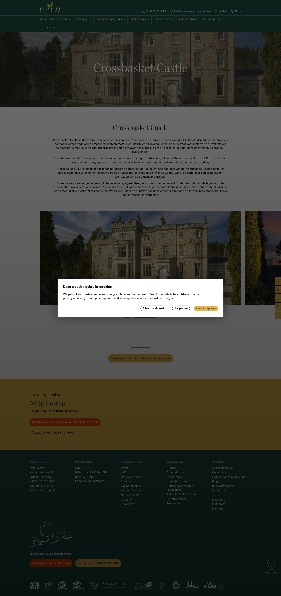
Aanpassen (181, 308)
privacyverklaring (74, 298)
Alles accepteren (206, 308)
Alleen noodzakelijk (154, 308)
